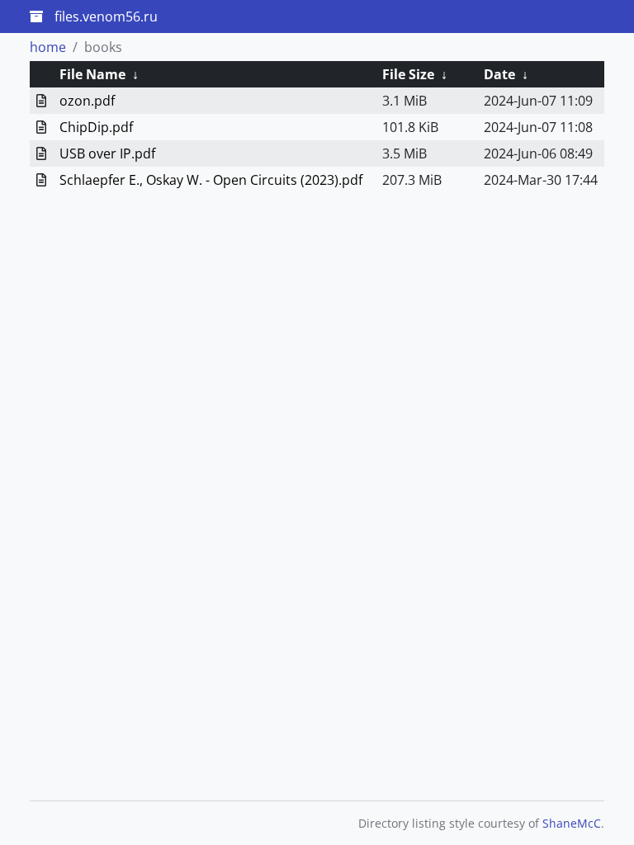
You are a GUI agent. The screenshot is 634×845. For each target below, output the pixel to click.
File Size (408, 74)
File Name (92, 74)
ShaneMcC (571, 823)
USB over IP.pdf (107, 153)
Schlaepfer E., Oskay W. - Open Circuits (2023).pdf (210, 180)
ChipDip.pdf (96, 127)
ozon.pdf (87, 101)
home (48, 47)
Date (499, 74)
